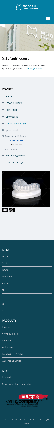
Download (7, 276)
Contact (6, 283)
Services (6, 263)
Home (5, 65)
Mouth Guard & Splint (34, 65)
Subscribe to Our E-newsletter (16, 383)
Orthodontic (8, 347)
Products (16, 65)
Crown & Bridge (10, 333)
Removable (7, 340)
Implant (6, 327)
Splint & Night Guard (12, 68)
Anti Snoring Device (11, 360)
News (5, 269)
